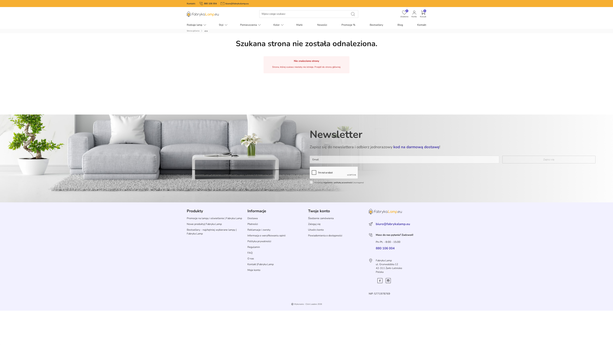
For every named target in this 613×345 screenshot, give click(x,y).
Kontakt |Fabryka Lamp (260, 264)
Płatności (252, 224)
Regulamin (253, 247)
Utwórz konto (316, 230)
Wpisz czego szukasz (273, 13)
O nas (250, 258)
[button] (423, 14)
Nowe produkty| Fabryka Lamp (204, 224)
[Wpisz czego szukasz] (353, 14)
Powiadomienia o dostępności (325, 235)
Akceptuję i (339, 182)
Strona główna (193, 31)
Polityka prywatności (259, 241)
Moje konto (253, 270)
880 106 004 (210, 3)
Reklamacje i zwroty (258, 230)
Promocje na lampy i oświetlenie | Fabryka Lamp (214, 218)
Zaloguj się (314, 224)
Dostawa (252, 218)
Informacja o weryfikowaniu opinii (266, 235)
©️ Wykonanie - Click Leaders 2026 (306, 304)
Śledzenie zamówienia (321, 218)
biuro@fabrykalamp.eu (237, 3)
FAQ (250, 253)
